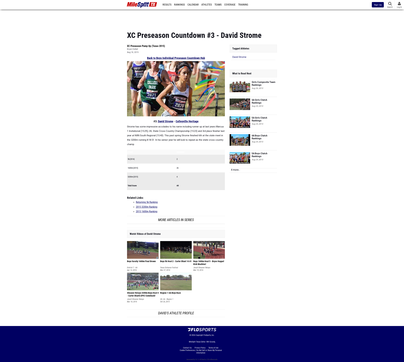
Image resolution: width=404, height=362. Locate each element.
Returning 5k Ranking (147, 202)
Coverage (229, 4)
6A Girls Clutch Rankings (259, 101)
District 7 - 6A (132, 267)
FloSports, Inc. (209, 335)
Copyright (199, 335)
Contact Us (187, 348)
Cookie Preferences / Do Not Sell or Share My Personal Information (201, 351)
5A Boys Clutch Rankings (259, 155)
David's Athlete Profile (176, 313)
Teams (218, 4)
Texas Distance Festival (169, 267)
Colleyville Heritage (187, 121)
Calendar (193, 4)
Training (243, 4)
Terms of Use (213, 348)
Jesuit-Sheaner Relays (201, 267)
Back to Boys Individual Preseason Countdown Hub (176, 58)
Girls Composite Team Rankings (263, 83)
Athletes (206, 4)
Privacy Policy (200, 348)
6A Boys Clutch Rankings (259, 137)
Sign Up (378, 4)
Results (167, 4)
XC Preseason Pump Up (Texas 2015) (146, 46)
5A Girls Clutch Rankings (259, 119)
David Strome (165, 121)
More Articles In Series (176, 220)
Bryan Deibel (132, 49)
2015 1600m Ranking (146, 211)
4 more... (235, 169)
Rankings (179, 4)
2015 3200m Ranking (146, 207)
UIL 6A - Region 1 (166, 299)
